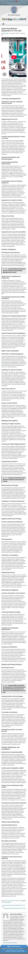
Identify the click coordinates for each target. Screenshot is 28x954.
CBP (8, 170)
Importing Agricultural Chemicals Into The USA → (15, 908)
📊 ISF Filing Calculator (14, 946)
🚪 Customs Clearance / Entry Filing (14, 951)
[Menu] (3, 24)
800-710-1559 (5, 3)
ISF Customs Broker (6, 902)
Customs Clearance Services (13, 900)
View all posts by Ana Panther (10, 942)
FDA (10, 110)
